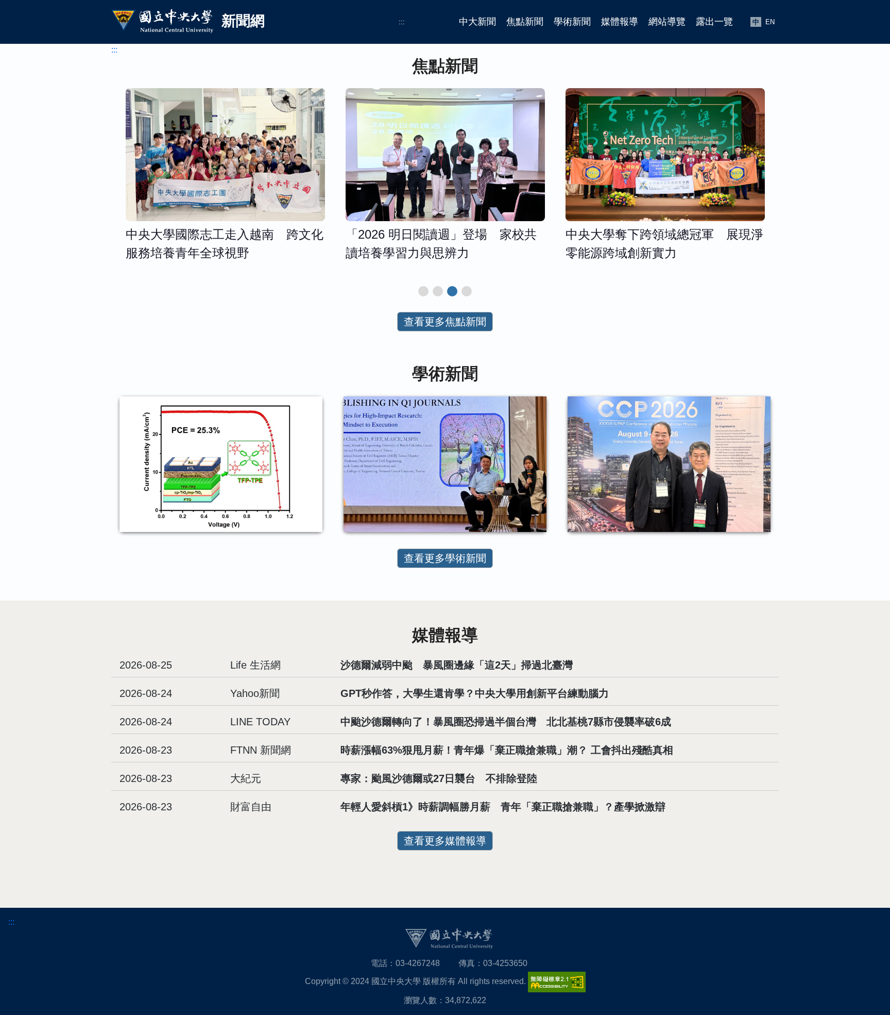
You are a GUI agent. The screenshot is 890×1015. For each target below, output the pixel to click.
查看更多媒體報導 (445, 840)
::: (402, 22)
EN (770, 22)
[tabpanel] (225, 179)
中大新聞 (477, 21)
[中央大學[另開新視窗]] (449, 938)
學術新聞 (572, 21)
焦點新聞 (524, 21)
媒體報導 (619, 21)
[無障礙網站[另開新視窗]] (557, 981)
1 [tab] (423, 291)
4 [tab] (466, 291)
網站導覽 (667, 21)
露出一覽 (714, 21)
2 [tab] (438, 291)
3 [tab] (452, 291)
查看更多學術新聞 (445, 558)
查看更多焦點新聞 (445, 321)
